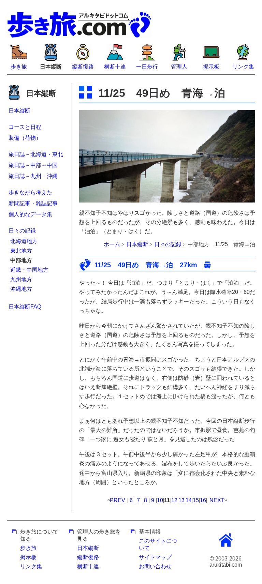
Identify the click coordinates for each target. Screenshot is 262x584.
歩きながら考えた (30, 192)
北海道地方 (24, 241)
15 (196, 500)
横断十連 (115, 67)
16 (203, 500)
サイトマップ (155, 557)
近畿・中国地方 (29, 270)
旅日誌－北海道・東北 (36, 154)
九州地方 (21, 279)
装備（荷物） (25, 138)
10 (160, 500)
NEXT (216, 500)
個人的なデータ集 (30, 214)
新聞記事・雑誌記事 (33, 203)
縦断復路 (83, 67)
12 (174, 500)
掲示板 (211, 67)
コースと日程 (25, 127)
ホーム (112, 244)
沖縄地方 (21, 289)
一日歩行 (147, 67)
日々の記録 (22, 231)
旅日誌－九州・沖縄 (33, 176)
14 (189, 500)
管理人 (179, 67)
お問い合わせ (155, 566)
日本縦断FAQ (25, 307)
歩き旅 (19, 67)
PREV (117, 500)
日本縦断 (19, 111)
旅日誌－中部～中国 (33, 165)
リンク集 (243, 67)
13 (181, 500)
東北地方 (21, 251)
